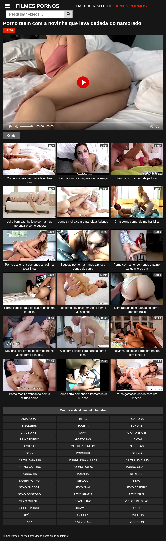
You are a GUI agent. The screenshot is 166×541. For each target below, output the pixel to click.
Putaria (83, 473)
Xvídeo (29, 515)
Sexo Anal (83, 487)
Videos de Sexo (136, 501)
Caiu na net (29, 432)
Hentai (137, 439)
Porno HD (29, 473)
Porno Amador (29, 460)
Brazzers (29, 425)
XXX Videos (82, 521)
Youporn (137, 521)
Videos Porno (29, 508)
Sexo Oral (137, 494)
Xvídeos (83, 515)
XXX (29, 521)
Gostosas (83, 439)
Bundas (136, 425)
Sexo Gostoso (29, 494)
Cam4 (83, 432)
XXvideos (137, 515)
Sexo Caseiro (136, 487)
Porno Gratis (136, 467)
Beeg (83, 418)
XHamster (83, 508)
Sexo (136, 480)
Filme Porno (29, 439)
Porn (29, 453)
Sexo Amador (29, 487)
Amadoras (29, 418)
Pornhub (83, 453)
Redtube (136, 473)
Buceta (82, 425)
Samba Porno (29, 480)
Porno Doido (83, 467)
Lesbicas (29, 446)
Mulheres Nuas (83, 446)
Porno (9, 30)
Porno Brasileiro (83, 460)
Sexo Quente (29, 501)
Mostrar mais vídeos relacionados (83, 410)
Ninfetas (137, 446)
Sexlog (83, 480)
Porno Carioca (137, 460)
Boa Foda (136, 418)
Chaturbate (136, 432)
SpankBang (83, 501)
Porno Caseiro (29, 467)
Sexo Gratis (82, 494)
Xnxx (136, 508)
